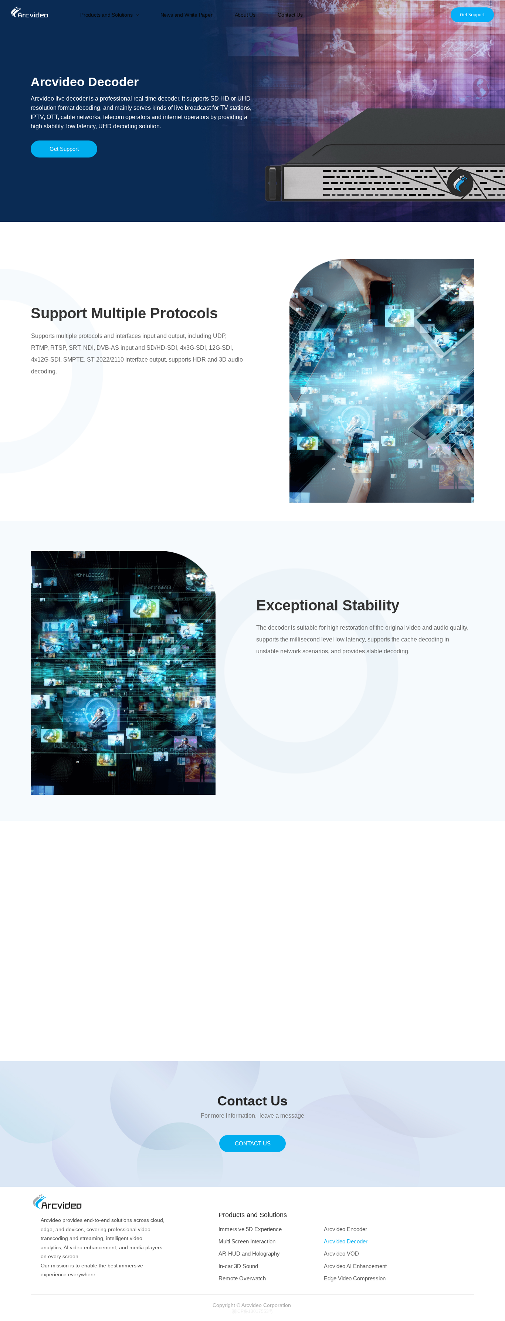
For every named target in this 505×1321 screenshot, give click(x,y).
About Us (245, 15)
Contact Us (290, 15)
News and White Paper (186, 15)
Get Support (472, 14)
